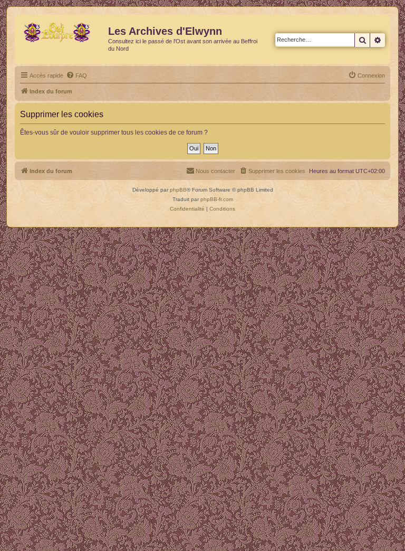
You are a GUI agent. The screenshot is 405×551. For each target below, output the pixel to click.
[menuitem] (76, 75)
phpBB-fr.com (216, 199)
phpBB (178, 190)
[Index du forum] (62, 34)
